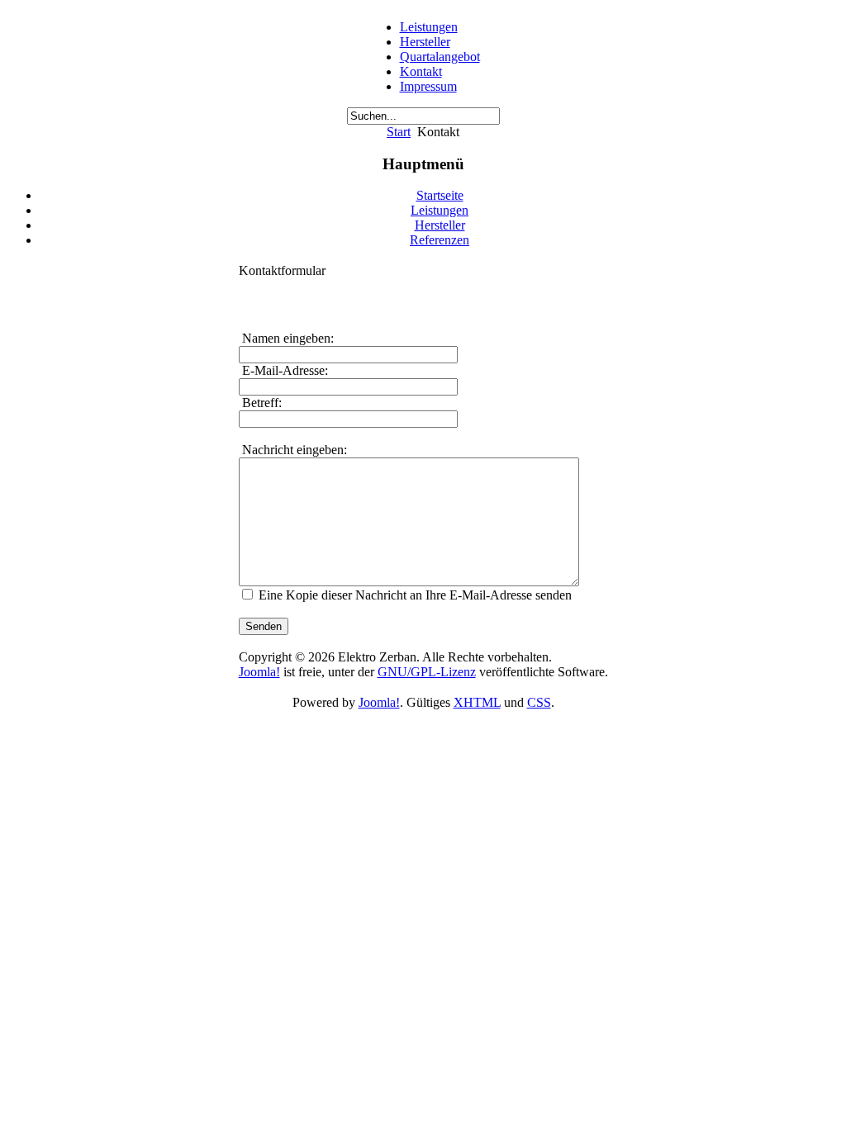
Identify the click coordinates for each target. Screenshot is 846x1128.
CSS (539, 702)
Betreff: (260, 403)
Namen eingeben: (286, 338)
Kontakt (421, 71)
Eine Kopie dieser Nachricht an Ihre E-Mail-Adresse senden (415, 595)
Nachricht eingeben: (293, 450)
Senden (263, 626)
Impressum (428, 86)
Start (399, 132)
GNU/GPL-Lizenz (427, 672)
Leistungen (429, 27)
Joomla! (259, 672)
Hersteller (425, 42)
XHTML (477, 702)
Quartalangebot (440, 57)
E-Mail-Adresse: (283, 370)
